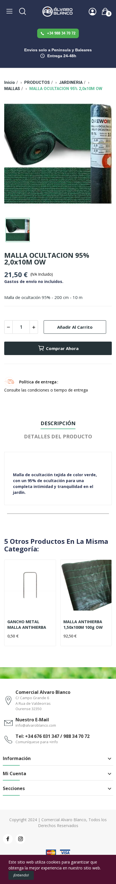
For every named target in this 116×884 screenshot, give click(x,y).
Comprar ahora (62, 348)
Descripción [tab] (58, 423)
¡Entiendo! (21, 875)
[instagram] (20, 839)
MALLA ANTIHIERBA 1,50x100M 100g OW (83, 624)
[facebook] (8, 839)
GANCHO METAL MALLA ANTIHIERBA (26, 624)
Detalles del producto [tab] (58, 436)
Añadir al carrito (75, 327)
